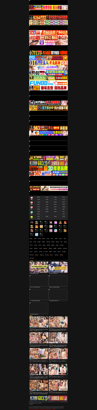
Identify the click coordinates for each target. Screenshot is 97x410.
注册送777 (60, 238)
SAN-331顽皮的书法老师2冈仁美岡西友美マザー (39, 361)
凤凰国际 (43, 241)
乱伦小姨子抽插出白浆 (34, 314)
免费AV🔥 (61, 254)
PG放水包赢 (48, 241)
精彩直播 (57, 241)
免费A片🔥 (36, 254)
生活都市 (38, 216)
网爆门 (64, 211)
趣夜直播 (48, 245)
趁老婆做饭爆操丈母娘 (34, 273)
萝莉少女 (63, 197)
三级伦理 (38, 199)
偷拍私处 (44, 245)
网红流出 (55, 204)
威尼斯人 (31, 238)
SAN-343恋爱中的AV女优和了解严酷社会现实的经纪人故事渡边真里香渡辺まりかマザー (58, 330)
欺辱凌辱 (38, 204)
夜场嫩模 (52, 245)
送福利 (65, 238)
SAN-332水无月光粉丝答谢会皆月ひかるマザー (58, 392)
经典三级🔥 (31, 254)
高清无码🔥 (56, 254)
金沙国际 (40, 251)
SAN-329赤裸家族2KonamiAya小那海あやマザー (57, 361)
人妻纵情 (55, 216)
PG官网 (35, 238)
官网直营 (43, 238)
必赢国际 (39, 241)
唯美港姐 (55, 201)
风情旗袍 (38, 209)
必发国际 (57, 245)
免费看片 (50, 251)
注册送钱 (56, 238)
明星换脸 (47, 209)
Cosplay (55, 199)
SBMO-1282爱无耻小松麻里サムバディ (56, 376)
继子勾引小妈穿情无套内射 (35, 287)
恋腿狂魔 (63, 206)
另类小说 (38, 218)
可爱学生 (55, 206)
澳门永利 (47, 238)
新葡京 (31, 241)
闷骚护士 (63, 209)
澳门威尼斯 (64, 251)
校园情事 (47, 216)
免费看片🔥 (45, 248)
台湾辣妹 (38, 201)
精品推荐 (38, 197)
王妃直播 (35, 245)
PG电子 (52, 238)
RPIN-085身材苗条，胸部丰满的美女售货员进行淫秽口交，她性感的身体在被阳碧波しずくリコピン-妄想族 (58, 346)
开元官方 (31, 251)
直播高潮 (53, 241)
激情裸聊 (54, 248)
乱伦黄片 (39, 245)
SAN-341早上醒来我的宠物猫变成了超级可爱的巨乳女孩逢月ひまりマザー (39, 346)
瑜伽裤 (55, 209)
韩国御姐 (47, 201)
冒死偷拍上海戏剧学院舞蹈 (54, 287)
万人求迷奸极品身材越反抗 (35, 300)
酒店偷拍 (65, 241)
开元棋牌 (39, 238)
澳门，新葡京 (45, 251)
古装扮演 (38, 206)
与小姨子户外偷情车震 (53, 273)
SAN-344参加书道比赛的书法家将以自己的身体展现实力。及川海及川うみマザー (39, 330)
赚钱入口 (51, 254)
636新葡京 (50, 248)
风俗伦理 (63, 216)
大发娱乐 (31, 248)
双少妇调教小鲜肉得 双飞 (54, 300)
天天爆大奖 (36, 251)
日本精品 (47, 199)
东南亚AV (63, 201)
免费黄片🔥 (59, 248)
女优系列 (47, 206)
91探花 (47, 204)
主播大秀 (31, 245)
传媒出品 (38, 213)
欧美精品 (55, 197)
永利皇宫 (40, 248)
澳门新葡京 (62, 245)
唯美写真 (55, 211)
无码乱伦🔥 (65, 248)
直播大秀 (59, 251)
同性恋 (64, 213)
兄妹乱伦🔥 (42, 254)
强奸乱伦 (47, 197)
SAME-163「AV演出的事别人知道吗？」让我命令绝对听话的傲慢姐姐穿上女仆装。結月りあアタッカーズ (39, 378)
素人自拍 (63, 199)
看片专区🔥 (47, 254)
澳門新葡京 (36, 248)
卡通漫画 (38, 211)
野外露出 (63, 204)
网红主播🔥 (31, 258)
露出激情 (47, 211)
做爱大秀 (54, 251)
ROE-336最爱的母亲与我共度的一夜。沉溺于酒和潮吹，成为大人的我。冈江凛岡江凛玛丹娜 (39, 393)
